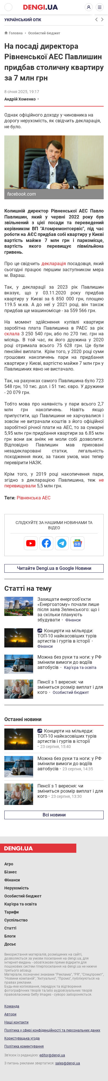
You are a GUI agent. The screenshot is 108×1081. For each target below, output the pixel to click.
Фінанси (73, 620)
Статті (10, 928)
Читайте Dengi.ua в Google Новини (54, 568)
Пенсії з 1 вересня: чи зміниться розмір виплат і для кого (70, 687)
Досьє (10, 944)
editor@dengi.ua (52, 1055)
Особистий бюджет (44, 33)
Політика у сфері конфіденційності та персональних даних (52, 1030)
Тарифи (11, 912)
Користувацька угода (22, 1038)
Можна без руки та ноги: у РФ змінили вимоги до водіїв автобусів (69, 662)
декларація (53, 263)
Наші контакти (16, 1022)
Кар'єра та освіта (80, 667)
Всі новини (54, 815)
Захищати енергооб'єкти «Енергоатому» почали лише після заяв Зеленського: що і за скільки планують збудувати (68, 609)
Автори (10, 1014)
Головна (15, 33)
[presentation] (96, 19)
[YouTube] (31, 543)
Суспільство (16, 920)
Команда (11, 1006)
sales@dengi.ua (67, 1063)
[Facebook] (46, 543)
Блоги (10, 936)
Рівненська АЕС (33, 498)
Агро (8, 864)
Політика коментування (24, 1046)
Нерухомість (16, 888)
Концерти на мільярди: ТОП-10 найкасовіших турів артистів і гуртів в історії (66, 636)
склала (12, 333)
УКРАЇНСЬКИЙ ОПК (22, 19)
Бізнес (10, 872)
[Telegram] (62, 543)
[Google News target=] (77, 543)
